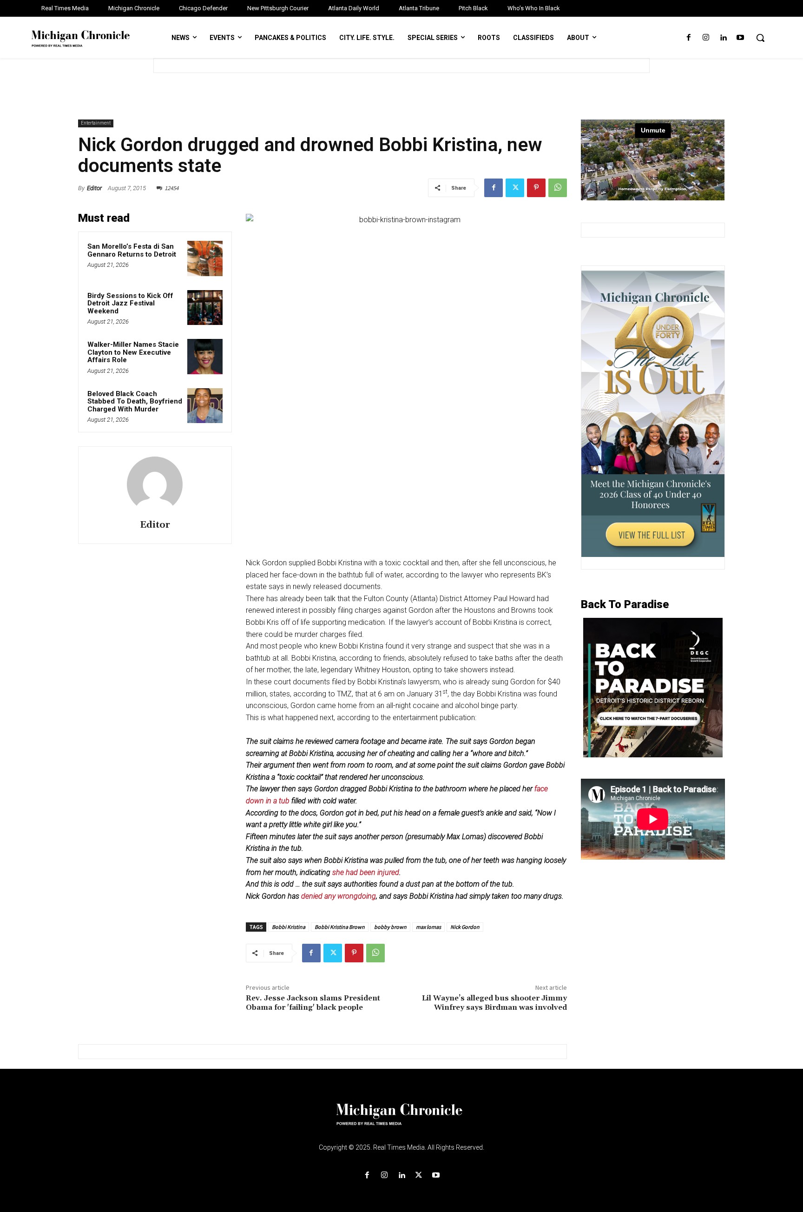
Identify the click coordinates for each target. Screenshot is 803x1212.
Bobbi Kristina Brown (340, 926)
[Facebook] (688, 38)
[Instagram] (705, 38)
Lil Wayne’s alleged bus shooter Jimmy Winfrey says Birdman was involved (494, 1002)
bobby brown (390, 926)
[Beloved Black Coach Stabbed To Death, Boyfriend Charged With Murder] (205, 406)
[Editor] (155, 484)
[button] (760, 37)
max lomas (428, 926)
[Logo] (401, 1120)
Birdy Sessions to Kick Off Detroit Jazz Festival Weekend (130, 303)
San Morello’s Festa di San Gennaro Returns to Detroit (131, 250)
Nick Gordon (465, 926)
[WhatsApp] (557, 188)
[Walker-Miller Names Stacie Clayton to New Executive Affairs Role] (205, 356)
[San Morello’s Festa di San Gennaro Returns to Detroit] (205, 258)
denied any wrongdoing (338, 896)
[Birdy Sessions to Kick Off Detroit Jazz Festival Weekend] (205, 307)
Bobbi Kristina (288, 926)
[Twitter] (515, 188)
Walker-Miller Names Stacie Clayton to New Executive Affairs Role (133, 352)
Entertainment (96, 123)
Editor (94, 188)
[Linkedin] (723, 38)
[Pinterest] (536, 188)
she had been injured (364, 872)
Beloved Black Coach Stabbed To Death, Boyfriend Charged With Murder (134, 401)
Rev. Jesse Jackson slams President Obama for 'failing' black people (313, 1002)
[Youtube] (740, 38)
